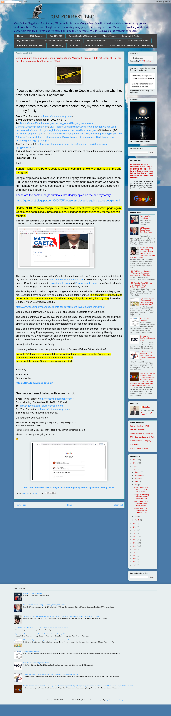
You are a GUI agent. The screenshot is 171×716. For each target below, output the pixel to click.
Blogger (121, 700)
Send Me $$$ (56, 36)
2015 (135, 546)
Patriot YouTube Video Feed (30, 45)
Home (20, 36)
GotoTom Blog (56, 45)
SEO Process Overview (144, 319)
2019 (135, 533)
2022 (135, 524)
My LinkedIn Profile (26, 41)
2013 (135, 552)
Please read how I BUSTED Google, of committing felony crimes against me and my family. (69, 487)
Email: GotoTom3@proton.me (82, 36)
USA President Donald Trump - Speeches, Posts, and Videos (146, 231)
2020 (135, 530)
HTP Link (74, 45)
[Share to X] (51, 493)
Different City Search (137, 430)
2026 (135, 460)
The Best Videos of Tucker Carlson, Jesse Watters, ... (141, 504)
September (139, 475)
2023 (135, 469)
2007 (135, 565)
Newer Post (20, 505)
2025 (135, 463)
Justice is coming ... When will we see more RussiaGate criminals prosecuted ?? (147, 355)
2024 (135, 466)
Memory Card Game (96, 41)
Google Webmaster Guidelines (141, 433)
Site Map (117, 41)
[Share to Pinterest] (55, 493)
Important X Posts (130, 36)
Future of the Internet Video (140, 426)
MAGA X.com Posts (94, 45)
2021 (135, 527)
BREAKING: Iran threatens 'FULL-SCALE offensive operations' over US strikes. (140, 273)
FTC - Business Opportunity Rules (142, 437)
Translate (147, 61)
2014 (135, 549)
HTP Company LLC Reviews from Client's (61, 41)
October (138, 472)
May (136, 485)
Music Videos (109, 36)
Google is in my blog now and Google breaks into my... (141, 497)
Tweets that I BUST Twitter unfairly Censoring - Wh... (141, 511)
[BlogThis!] (48, 493)
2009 (135, 559)
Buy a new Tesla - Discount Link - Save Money (131, 45)
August (137, 478)
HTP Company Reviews (139, 448)
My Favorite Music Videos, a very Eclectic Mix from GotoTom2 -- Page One (141, 285)
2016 (135, 543)
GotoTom (146, 407)
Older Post (118, 505)
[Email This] (46, 493)
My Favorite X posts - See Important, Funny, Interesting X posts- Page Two (147, 302)
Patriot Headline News (137, 41)
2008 (135, 562)
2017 (135, 540)
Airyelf (107, 700)
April (136, 517)
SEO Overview (36, 36)
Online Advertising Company (140, 441)
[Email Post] (42, 493)
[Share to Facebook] (53, 493)
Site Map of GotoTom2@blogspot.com (147, 338)
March (137, 520)
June (137, 482)
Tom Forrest (134, 444)
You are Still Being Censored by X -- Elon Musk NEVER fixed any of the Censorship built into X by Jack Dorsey (142, 252)
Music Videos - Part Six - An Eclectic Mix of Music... (141, 489)
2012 (135, 556)
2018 (135, 536)
